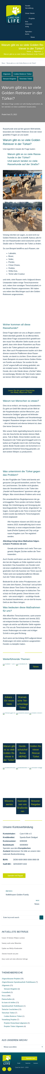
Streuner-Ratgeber (9, 79)
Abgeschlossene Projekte (11, 979)
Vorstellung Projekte (9, 1020)
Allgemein (37, 51)
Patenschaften (7, 999)
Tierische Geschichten (10, 1009)
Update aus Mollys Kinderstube (12, 948)
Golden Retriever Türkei (23, 74)
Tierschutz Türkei (25, 79)
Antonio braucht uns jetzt (10, 954)
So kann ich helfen (8, 1002)
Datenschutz (28, 1063)
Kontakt (18, 1063)
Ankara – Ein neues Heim (9, 700)
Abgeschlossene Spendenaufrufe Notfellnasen (18, 982)
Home (29, 51)
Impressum (35, 1063)
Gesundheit (6, 992)
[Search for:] (20, 917)
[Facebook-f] (4, 1069)
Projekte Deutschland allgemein (15, 1023)
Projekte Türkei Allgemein (13, 1026)
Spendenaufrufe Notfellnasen (12, 1006)
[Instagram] (9, 1069)
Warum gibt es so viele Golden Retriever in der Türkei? (9, 753)
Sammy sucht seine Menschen (11, 943)
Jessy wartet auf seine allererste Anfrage (15, 959)
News (36, 666)
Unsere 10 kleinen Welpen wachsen (13, 938)
